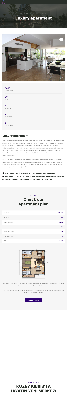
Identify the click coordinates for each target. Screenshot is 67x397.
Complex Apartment (30, 13)
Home (20, 13)
